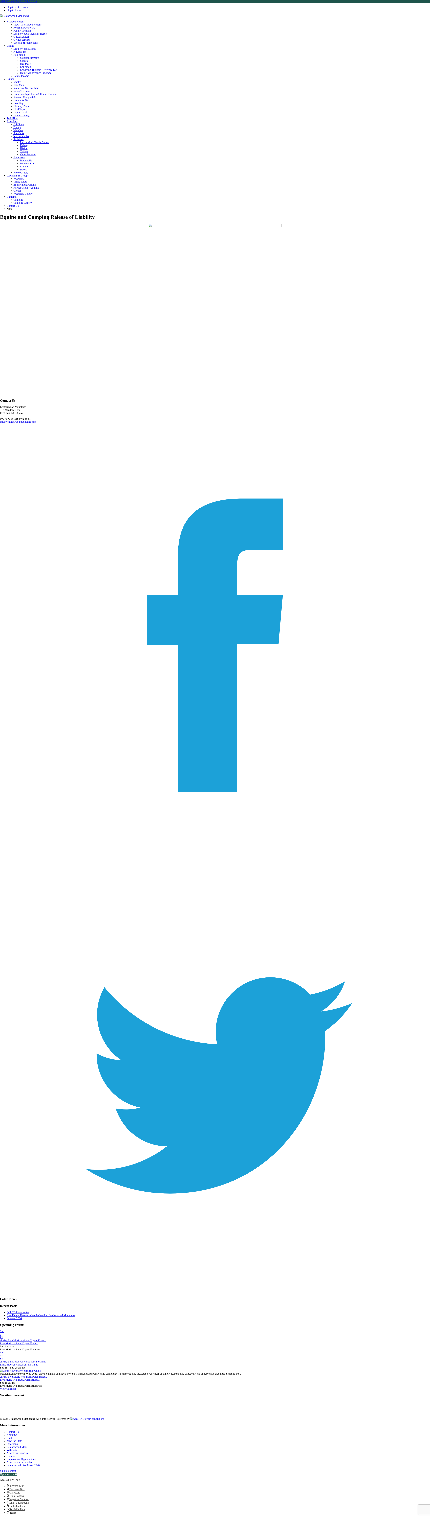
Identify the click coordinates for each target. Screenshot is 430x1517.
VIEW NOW (7, 1415)
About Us (12, 1434)
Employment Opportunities (21, 1459)
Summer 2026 (14, 1318)
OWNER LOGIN (27, 1)
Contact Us (13, 1431)
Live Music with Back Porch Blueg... (20, 1379)
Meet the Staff (14, 1440)
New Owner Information (20, 1462)
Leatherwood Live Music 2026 (23, 1465)
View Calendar (8, 1388)
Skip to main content (18, 7)
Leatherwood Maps (17, 1447)
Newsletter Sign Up (17, 1453)
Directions (12, 1444)
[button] (8, 1474)
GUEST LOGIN (9, 1)
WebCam (12, 1450)
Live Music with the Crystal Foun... (19, 1343)
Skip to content (8, 1470)
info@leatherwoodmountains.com (18, 421)
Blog (9, 1437)
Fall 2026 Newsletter (18, 1312)
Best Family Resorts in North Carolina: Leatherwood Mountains (41, 1315)
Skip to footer (14, 10)
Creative (11, 1456)
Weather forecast (13, 1413)
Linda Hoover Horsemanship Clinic (19, 1364)
